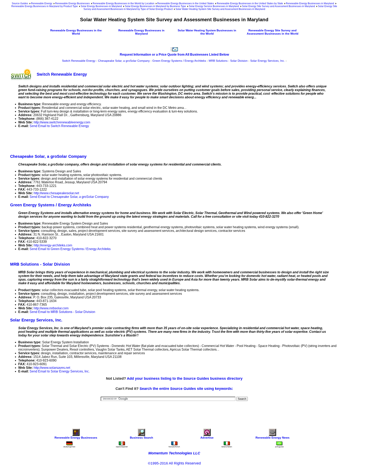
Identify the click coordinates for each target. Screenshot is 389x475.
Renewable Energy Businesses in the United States (185, 3)
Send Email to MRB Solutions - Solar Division (62, 312)
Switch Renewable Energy (78, 60)
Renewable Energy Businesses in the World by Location (123, 3)
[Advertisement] (84, 140)
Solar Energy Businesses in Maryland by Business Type (155, 6)
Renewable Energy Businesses (72, 3)
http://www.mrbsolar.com (51, 308)
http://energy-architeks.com (53, 245)
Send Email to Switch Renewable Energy (59, 126)
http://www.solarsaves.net (52, 367)
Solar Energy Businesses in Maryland (101, 6)
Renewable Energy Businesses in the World (76, 32)
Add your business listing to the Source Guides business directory (185, 378)
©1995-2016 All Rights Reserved (174, 463)
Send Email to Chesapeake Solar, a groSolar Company (69, 196)
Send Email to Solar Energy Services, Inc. (60, 371)
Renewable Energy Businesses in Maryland (310, 3)
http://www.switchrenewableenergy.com (62, 122)
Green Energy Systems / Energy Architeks (179, 60)
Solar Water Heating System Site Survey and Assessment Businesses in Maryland (220, 9)
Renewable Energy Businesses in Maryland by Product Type (44, 6)
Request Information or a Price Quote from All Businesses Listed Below (174, 54)
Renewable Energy (41, 3)
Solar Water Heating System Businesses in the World (207, 32)
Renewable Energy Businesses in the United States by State (250, 3)
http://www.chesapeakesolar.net (56, 193)
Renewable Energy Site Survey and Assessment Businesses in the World (272, 32)
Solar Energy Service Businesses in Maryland (214, 6)
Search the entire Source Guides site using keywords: (186, 389)
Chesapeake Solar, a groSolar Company (124, 60)
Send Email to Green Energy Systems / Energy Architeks (70, 249)
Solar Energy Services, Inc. (267, 60)
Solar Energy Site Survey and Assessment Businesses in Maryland (278, 6)
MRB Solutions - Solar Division (228, 60)
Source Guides (20, 3)
